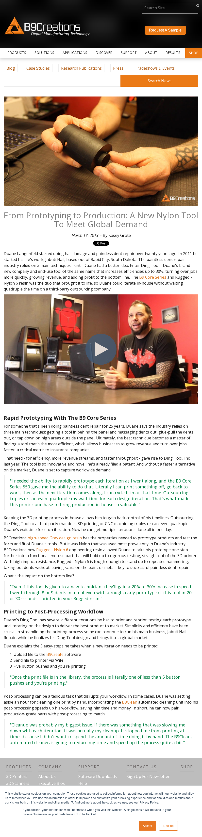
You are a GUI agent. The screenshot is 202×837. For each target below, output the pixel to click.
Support (89, 767)
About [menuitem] (151, 52)
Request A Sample (165, 30)
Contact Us (142, 767)
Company (49, 767)
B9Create (55, 654)
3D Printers (16, 776)
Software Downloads (97, 776)
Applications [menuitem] (75, 52)
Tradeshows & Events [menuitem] (155, 68)
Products (18, 767)
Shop (193, 52)
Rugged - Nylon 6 (52, 549)
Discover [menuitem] (104, 52)
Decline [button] (168, 825)
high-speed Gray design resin (55, 538)
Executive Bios (51, 783)
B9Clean (129, 702)
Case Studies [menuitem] (38, 68)
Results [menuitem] (173, 52)
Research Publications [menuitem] (81, 68)
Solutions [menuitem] (44, 52)
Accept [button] (147, 825)
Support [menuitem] (129, 52)
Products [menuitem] (16, 52)
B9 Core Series (152, 277)
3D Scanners (17, 783)
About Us (47, 776)
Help (82, 783)
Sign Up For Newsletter (148, 776)
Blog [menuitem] (10, 68)
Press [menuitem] (118, 68)
